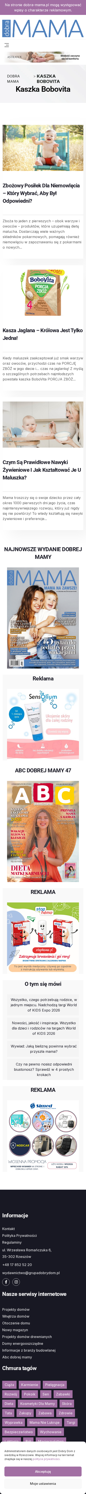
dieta (9, 1403)
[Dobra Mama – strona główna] (43, 28)
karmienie (29, 1385)
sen (46, 1394)
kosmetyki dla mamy (37, 1403)
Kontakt (8, 1229)
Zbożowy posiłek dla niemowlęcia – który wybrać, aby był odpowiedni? (41, 193)
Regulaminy (12, 1242)
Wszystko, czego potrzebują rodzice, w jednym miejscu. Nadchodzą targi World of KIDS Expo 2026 (44, 1004)
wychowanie (51, 1432)
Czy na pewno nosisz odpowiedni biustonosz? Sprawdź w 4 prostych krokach (44, 1069)
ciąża (9, 1385)
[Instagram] (16, 1282)
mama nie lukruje (45, 1422)
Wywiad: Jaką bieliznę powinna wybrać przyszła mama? (44, 1049)
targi (71, 1422)
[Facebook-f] (6, 1282)
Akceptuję (43, 1471)
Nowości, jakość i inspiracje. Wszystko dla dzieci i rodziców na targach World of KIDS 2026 (44, 1028)
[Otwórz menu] (6, 44)
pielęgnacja (54, 1385)
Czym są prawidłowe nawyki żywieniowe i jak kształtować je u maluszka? (42, 470)
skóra (67, 1403)
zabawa (45, 1413)
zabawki (63, 1394)
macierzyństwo (51, 1441)
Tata (8, 1413)
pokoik (30, 1394)
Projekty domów (16, 1309)
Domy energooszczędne (22, 1343)
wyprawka (13, 1422)
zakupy (25, 1413)
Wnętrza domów (15, 1316)
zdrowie (66, 1413)
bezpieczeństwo (19, 1432)
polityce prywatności (46, 1459)
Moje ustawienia (43, 1483)
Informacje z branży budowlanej (29, 1350)
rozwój (11, 1394)
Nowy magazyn (15, 1330)
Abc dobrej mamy (17, 1357)
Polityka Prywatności (19, 1235)
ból (28, 1441)
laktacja (12, 1441)
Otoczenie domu (16, 1323)
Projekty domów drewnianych (27, 1336)
